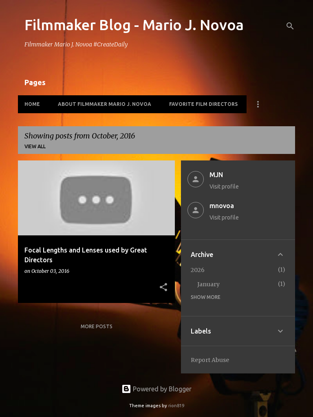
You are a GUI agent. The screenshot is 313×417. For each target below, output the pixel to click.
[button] (163, 287)
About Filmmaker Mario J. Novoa (104, 104)
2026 (198, 270)
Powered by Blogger (161, 389)
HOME (32, 104)
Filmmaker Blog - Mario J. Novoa (134, 24)
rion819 (176, 405)
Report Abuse (210, 360)
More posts (96, 326)
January (208, 284)
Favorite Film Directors (203, 104)
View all (35, 146)
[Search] (290, 26)
